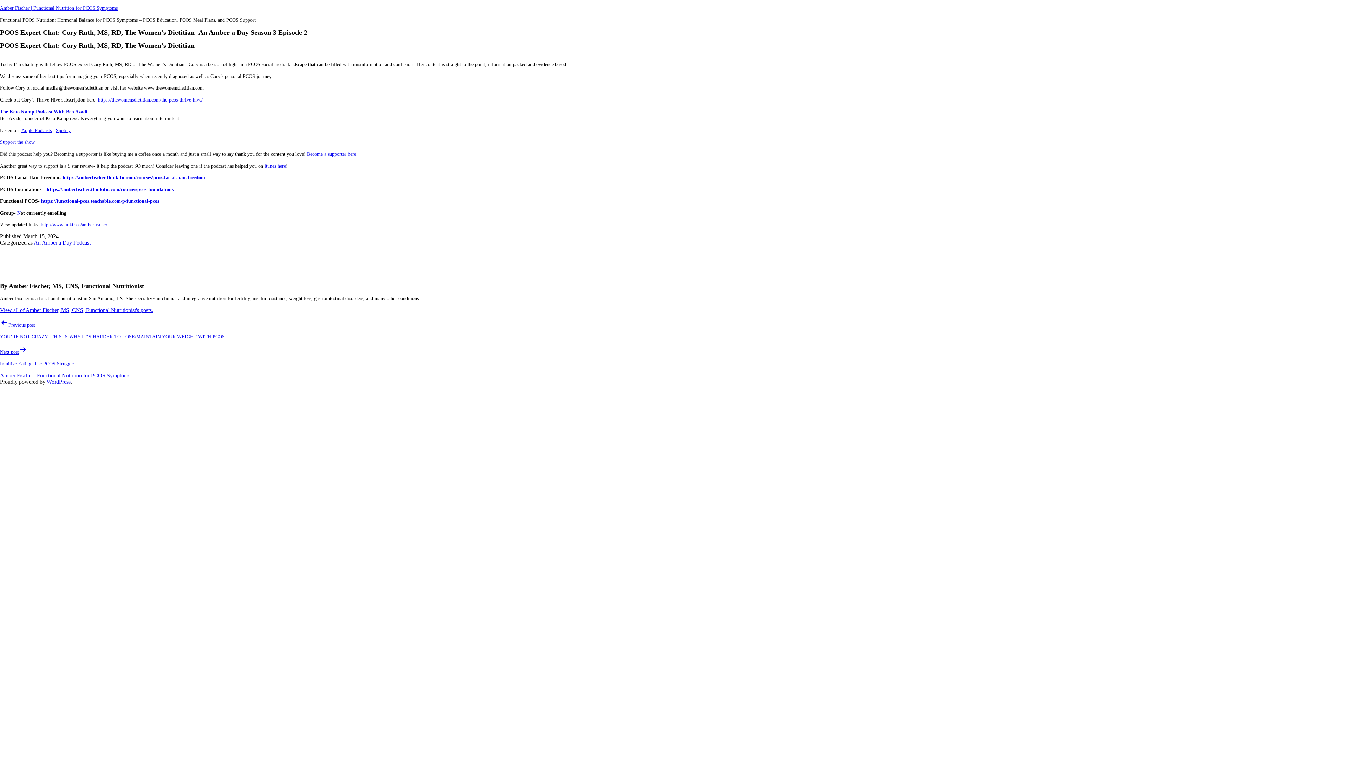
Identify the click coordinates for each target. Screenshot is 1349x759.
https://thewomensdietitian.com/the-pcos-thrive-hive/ (150, 100)
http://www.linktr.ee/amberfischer (74, 224)
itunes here (275, 166)
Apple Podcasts (36, 130)
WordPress (59, 382)
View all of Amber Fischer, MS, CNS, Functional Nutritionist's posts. (76, 310)
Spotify (63, 130)
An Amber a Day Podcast (62, 243)
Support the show (17, 142)
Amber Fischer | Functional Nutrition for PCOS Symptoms (59, 8)
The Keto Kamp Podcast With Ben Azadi (43, 112)
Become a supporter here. (332, 154)
